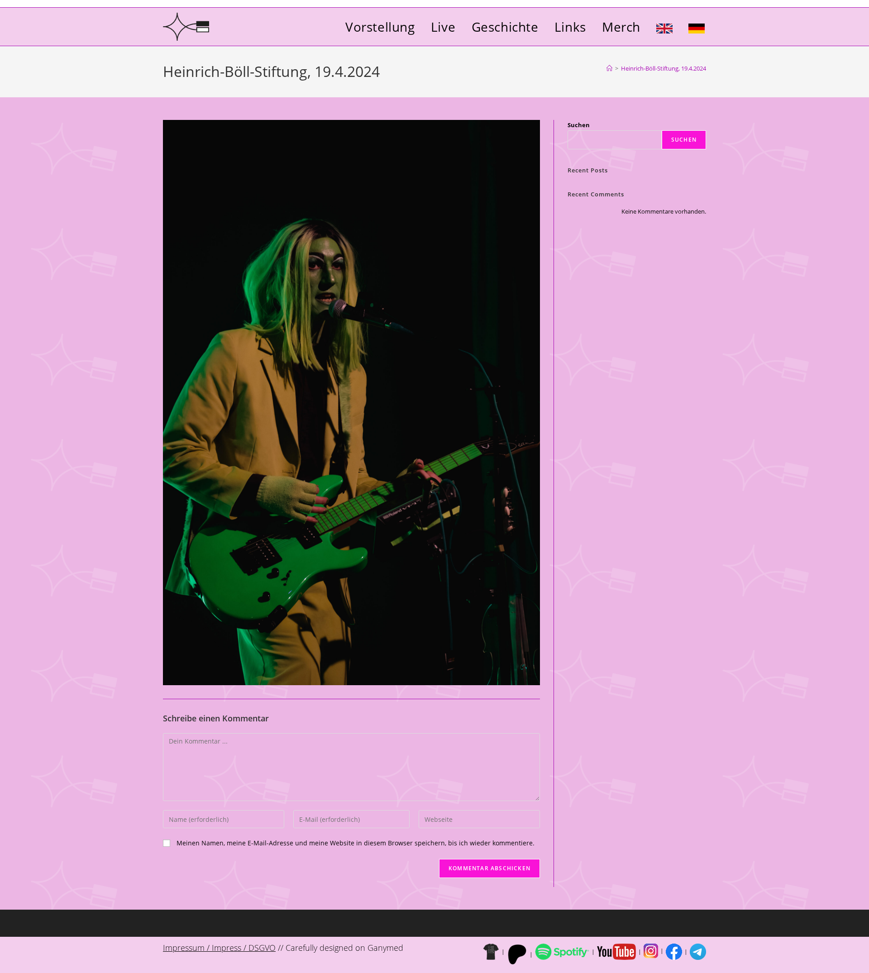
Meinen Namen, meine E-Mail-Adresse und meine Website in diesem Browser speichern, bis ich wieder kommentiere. (356, 843)
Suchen (579, 125)
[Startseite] (609, 68)
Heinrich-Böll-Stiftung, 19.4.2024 (663, 68)
